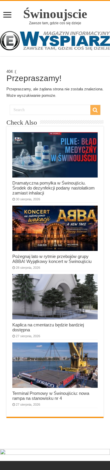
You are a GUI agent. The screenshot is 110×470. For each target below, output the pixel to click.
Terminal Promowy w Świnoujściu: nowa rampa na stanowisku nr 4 (50, 396)
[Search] (95, 110)
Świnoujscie (55, 14)
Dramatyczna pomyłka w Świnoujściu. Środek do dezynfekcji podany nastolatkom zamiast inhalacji (53, 187)
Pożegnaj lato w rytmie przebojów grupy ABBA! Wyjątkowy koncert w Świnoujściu (52, 259)
